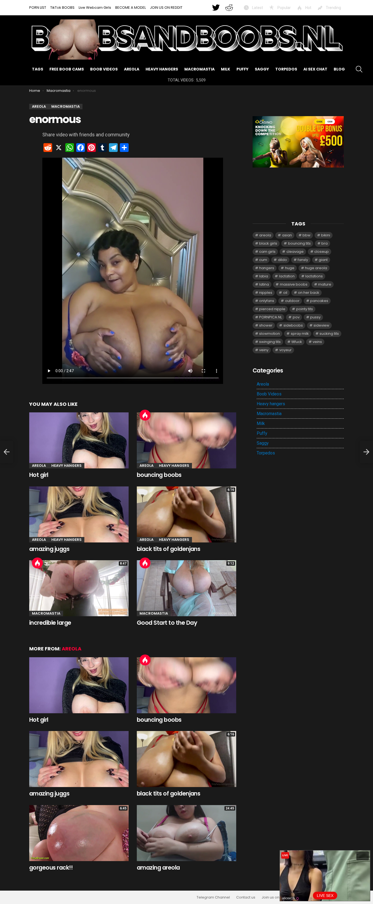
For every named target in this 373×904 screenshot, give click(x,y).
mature (324, 284)
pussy (315, 317)
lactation (287, 276)
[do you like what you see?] (6, 452)
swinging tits (270, 341)
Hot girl (38, 475)
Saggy (262, 69)
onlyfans (266, 300)
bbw (306, 235)
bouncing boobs (159, 475)
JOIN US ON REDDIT (166, 7)
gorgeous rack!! (51, 867)
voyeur (285, 350)
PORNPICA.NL (270, 317)
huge (289, 268)
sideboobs (293, 325)
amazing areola (158, 867)
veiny (263, 350)
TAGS (37, 69)
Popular (284, 8)
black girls (268, 243)
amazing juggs (49, 549)
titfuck (297, 341)
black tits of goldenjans (168, 549)
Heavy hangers (162, 69)
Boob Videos (104, 69)
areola (265, 235)
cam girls (267, 251)
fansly (303, 259)
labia (263, 276)
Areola (131, 69)
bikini (325, 235)
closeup (321, 251)
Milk (225, 69)
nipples (265, 292)
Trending (333, 8)
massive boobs (293, 284)
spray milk (300, 333)
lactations (314, 276)
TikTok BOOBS (62, 7)
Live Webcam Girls (95, 7)
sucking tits (329, 333)
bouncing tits (299, 243)
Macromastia (199, 69)
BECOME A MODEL (130, 7)
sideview (321, 325)
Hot (307, 8)
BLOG (339, 69)
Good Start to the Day (167, 623)
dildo (282, 259)
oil (285, 292)
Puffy (242, 69)
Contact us (245, 897)
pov (296, 317)
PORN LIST (37, 7)
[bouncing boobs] (186, 440)
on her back (308, 292)
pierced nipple (272, 309)
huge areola (316, 268)
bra (324, 243)
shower (266, 325)
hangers (266, 268)
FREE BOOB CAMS (66, 69)
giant (323, 259)
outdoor (292, 300)
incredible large (50, 623)
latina (264, 284)
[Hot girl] (79, 440)
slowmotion (269, 333)
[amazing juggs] (79, 514)
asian (287, 235)
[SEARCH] (359, 69)
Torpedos (286, 69)
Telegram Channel (213, 897)
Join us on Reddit (277, 897)
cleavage (295, 251)
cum (263, 259)
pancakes (319, 300)
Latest (257, 8)
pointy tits (304, 309)
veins (317, 341)
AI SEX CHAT (315, 69)
